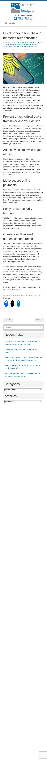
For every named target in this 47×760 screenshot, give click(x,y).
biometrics (16, 46)
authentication (26, 44)
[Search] (40, 328)
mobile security (33, 46)
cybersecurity (24, 46)
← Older (8, 320)
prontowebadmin (23, 42)
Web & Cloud (35, 42)
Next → (39, 320)
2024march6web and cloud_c (12, 44)
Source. (39, 295)
